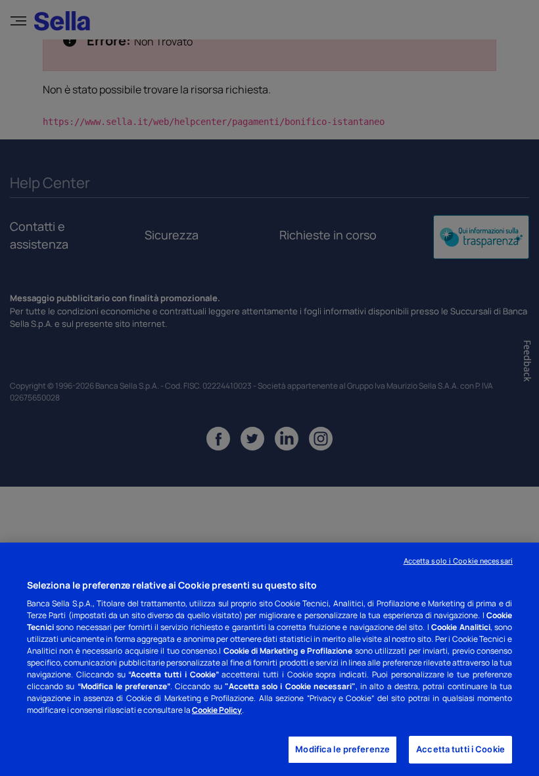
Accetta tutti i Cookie (460, 749)
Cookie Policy (217, 709)
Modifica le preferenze (342, 749)
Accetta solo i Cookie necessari (458, 561)
